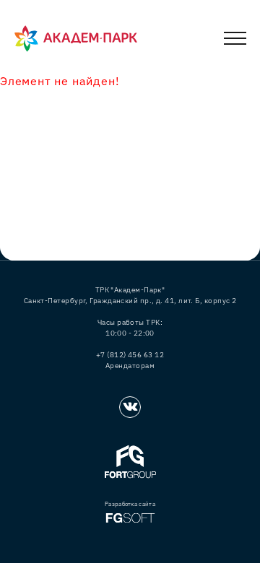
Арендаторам (130, 365)
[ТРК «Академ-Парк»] (75, 39)
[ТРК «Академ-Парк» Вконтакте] (130, 407)
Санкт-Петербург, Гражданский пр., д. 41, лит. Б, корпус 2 (130, 300)
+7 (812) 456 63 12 (130, 354)
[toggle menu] (235, 41)
